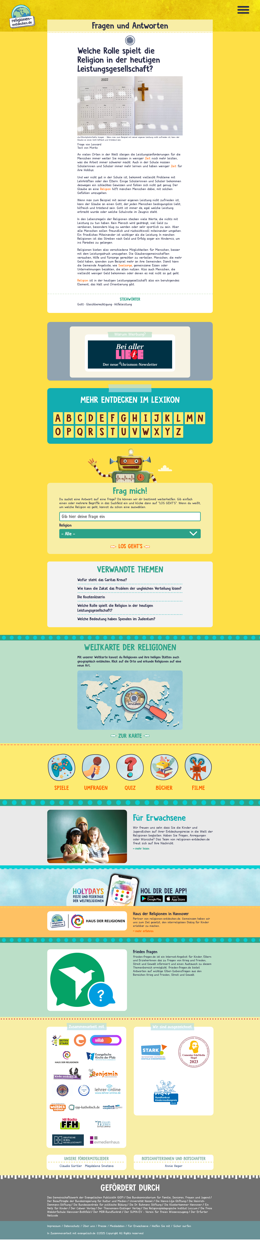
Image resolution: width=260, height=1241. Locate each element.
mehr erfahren (144, 931)
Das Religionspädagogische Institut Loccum (170, 1208)
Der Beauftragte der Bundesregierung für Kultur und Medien (87, 1201)
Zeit (147, 158)
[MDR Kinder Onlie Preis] (166, 1092)
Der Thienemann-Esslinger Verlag (119, 1208)
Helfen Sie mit (161, 1226)
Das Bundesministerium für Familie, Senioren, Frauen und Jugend (168, 1197)
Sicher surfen (182, 1226)
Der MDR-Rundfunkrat (107, 1211)
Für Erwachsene (138, 1226)
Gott (80, 304)
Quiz (130, 787)
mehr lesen (142, 848)
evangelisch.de (86, 1233)
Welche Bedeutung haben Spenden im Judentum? (116, 618)
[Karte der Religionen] (130, 700)
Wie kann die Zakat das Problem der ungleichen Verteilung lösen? (129, 588)
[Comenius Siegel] (193, 1052)
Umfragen (96, 787)
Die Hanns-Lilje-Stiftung (171, 1201)
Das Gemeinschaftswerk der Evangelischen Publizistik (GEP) (85, 1197)
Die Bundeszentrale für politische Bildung (100, 1204)
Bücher (164, 787)
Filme (198, 787)
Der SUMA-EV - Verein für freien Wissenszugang (156, 1211)
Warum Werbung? (130, 334)
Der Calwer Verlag (83, 1208)
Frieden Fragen (145, 951)
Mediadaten (117, 1226)
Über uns (89, 1226)
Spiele (61, 787)
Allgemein (130, 40)
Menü (243, 10)
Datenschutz (72, 1226)
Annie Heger (174, 1166)
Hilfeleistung (123, 304)
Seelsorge (125, 265)
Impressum (54, 1226)
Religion (105, 189)
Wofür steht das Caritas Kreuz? (102, 579)
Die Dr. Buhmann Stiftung (145, 1204)
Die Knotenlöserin (91, 596)
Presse (102, 1226)
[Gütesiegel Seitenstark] (153, 1052)
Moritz (94, 147)
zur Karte (130, 736)
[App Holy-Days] (130, 887)
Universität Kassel (141, 1201)
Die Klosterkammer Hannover (183, 1204)
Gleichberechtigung (99, 304)
